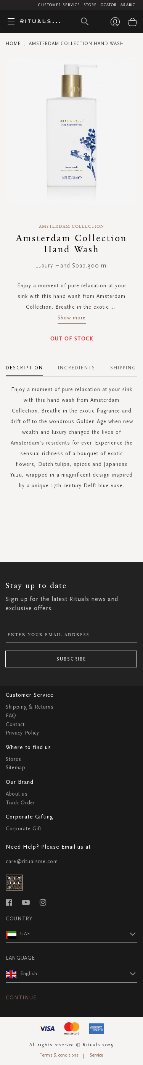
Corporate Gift (24, 828)
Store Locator (100, 5)
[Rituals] (37, 21)
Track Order (20, 802)
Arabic (128, 5)
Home (13, 43)
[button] (78, 934)
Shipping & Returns (30, 707)
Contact (15, 724)
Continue (21, 997)
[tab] (28, 365)
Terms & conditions (59, 1055)
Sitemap (16, 767)
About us (17, 794)
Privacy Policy (22, 733)
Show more (72, 317)
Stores (13, 759)
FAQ (11, 715)
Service (96, 1055)
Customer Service (59, 5)
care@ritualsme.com (32, 861)
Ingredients (76, 368)
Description (24, 368)
